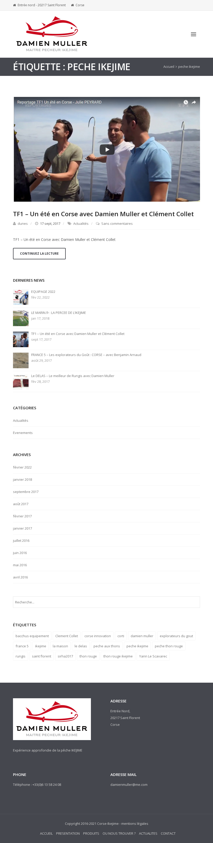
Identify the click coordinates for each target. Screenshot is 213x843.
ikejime (40, 646)
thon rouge (88, 656)
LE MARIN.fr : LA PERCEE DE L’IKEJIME (58, 313)
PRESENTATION (68, 833)
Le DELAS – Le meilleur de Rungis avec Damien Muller (72, 376)
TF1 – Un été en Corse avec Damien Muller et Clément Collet (103, 213)
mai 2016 (20, 565)
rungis (20, 656)
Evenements (23, 432)
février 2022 (22, 467)
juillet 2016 (21, 540)
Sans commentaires (117, 223)
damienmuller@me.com (129, 784)
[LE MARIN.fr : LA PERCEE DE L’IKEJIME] (21, 318)
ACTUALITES (148, 833)
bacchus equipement (32, 636)
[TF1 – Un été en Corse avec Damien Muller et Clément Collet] (106, 148)
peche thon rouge (169, 646)
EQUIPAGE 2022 (43, 291)
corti (120, 636)
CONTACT (168, 833)
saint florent (41, 656)
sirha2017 (65, 656)
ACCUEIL (46, 833)
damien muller (142, 636)
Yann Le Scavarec (153, 656)
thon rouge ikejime (118, 656)
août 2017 (20, 504)
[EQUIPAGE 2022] (21, 297)
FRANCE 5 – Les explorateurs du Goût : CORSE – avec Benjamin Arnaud (86, 355)
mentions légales (134, 823)
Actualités (81, 223)
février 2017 (22, 516)
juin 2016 (20, 552)
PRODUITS (91, 833)
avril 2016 (20, 577)
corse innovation (97, 636)
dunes (23, 223)
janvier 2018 (22, 479)
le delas (81, 646)
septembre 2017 (25, 491)
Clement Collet (66, 636)
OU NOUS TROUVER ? (119, 833)
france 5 (22, 646)
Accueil (168, 66)
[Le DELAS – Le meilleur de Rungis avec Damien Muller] (21, 381)
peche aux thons (107, 646)
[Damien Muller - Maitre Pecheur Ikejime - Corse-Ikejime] (52, 34)
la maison (60, 646)
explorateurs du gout (176, 636)
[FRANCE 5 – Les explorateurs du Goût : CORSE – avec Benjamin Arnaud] (21, 360)
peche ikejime (137, 646)
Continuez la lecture (39, 253)
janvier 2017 (22, 528)
